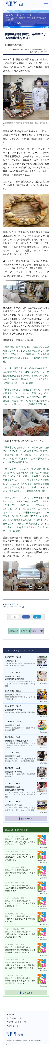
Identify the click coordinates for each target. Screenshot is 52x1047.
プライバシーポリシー (16, 1018)
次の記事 (24, 631)
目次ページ (36, 631)
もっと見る (27, 992)
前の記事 (14, 631)
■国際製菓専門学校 (12, 605)
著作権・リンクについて (17, 1022)
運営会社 (11, 1014)
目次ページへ (27, 818)
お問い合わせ (13, 1026)
